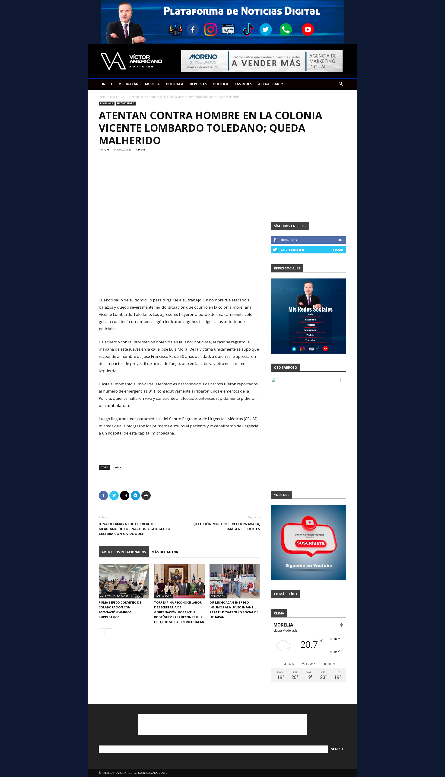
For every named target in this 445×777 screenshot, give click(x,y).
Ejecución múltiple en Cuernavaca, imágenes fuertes (226, 526)
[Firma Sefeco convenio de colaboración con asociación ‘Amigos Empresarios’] (124, 581)
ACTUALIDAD (268, 84)
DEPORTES (198, 84)
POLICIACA (174, 84)
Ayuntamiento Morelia (116, 596)
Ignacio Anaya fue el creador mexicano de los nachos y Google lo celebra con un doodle (134, 528)
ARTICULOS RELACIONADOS (124, 552)
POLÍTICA (220, 84)
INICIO (107, 84)
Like (340, 240)
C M (106, 149)
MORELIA (152, 84)
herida (117, 467)
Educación (218, 596)
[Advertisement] (179, 284)
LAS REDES (243, 84)
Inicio (102, 97)
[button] (340, 84)
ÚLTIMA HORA (125, 103)
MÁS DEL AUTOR (165, 552)
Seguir (338, 249)
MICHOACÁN (128, 84)
